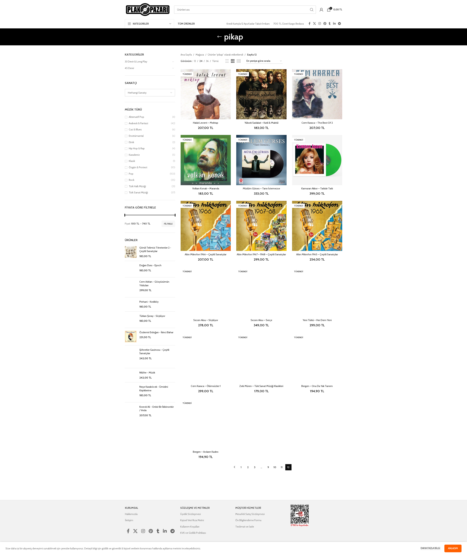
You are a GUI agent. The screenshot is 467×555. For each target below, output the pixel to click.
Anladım (453, 548)
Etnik (131, 142)
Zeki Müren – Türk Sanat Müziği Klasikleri (261, 386)
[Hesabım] (321, 9)
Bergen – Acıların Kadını (205, 451)
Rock (131, 180)
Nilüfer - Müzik (147, 372)
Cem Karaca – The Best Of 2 (317, 122)
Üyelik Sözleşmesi (190, 514)
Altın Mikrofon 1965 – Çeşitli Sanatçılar (317, 254)
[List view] (227, 61)
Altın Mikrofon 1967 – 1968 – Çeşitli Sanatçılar (261, 254)
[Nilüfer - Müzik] (131, 375)
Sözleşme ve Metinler (195, 507)
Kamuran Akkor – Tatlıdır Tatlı (317, 188)
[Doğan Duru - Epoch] (131, 269)
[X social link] (314, 23)
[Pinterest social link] (324, 23)
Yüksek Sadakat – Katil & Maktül (261, 122)
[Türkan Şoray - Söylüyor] (131, 319)
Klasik (132, 161)
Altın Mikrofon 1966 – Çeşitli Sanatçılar (205, 254)
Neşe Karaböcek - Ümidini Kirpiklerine (153, 388)
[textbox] (150, 92)
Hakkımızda (131, 514)
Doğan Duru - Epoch (150, 265)
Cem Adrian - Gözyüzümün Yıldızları (154, 283)
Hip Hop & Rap (137, 148)
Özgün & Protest (138, 167)
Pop (131, 173)
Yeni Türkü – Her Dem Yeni (317, 320)
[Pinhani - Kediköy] (131, 304)
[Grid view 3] (232, 61)
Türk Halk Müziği (137, 186)
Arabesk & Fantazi (138, 123)
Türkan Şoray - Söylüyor (152, 316)
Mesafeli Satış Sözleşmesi (250, 514)
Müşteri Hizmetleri (248, 507)
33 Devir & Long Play (136, 61)
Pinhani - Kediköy (149, 301)
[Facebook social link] (309, 23)
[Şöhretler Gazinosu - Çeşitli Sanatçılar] (131, 356)
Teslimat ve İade (244, 526)
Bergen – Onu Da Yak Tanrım (317, 386)
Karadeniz (134, 154)
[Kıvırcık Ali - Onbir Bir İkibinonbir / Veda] (131, 414)
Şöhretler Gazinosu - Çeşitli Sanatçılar (154, 351)
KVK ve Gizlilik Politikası (193, 532)
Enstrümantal (136, 135)
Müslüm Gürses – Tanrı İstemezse (261, 188)
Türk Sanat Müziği (138, 192)
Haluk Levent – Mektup (205, 122)
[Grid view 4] (239, 61)
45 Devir (129, 68)
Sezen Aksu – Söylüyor (205, 320)
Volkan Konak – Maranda (205, 188)
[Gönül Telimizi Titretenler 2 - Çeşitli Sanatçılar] (131, 252)
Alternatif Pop (136, 117)
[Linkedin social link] (334, 23)
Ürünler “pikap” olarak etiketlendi (225, 54)
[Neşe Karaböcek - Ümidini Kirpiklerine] (131, 392)
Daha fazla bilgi (431, 548)
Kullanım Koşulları (189, 526)
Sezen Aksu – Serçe (261, 320)
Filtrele (168, 223)
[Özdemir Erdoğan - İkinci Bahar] (131, 337)
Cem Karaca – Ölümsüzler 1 (206, 386)
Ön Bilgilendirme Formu (248, 520)
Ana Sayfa (186, 54)
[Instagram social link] (319, 23)
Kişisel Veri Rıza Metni (192, 520)
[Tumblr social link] (329, 23)
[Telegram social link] (339, 23)
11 (282, 467)
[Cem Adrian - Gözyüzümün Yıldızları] (131, 287)
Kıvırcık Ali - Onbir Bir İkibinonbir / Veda (156, 408)
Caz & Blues (135, 129)
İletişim (129, 520)
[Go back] (219, 36)
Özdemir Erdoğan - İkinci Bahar (156, 332)
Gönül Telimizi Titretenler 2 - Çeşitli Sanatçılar (155, 249)
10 (274, 467)
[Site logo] (147, 9)
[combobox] (150, 93)
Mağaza (200, 54)
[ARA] (312, 9)
